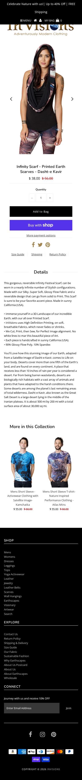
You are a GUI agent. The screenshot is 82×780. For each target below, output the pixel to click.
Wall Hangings (13, 596)
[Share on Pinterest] (47, 246)
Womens (9, 557)
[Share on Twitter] (40, 246)
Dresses (9, 561)
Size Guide (17, 254)
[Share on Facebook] (33, 246)
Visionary (10, 605)
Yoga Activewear (14, 574)
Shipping (36, 254)
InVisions (53, 769)
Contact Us (11, 634)
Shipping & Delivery (16, 643)
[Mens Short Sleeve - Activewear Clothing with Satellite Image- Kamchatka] (23, 462)
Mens (7, 552)
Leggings (9, 565)
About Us (10, 669)
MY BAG (53, 20)
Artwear (9, 609)
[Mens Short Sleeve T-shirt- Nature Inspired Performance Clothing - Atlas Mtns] (59, 462)
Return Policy (57, 254)
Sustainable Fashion (16, 656)
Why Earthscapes (14, 660)
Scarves (8, 592)
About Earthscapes (16, 674)
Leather (9, 579)
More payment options (41, 235)
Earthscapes (11, 600)
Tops (7, 570)
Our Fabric (10, 652)
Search (8, 614)
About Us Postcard (15, 665)
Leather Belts (12, 587)
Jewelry (8, 583)
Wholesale (10, 678)
